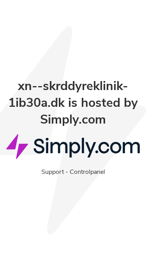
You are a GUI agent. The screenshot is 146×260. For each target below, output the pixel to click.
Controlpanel (87, 172)
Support (52, 172)
